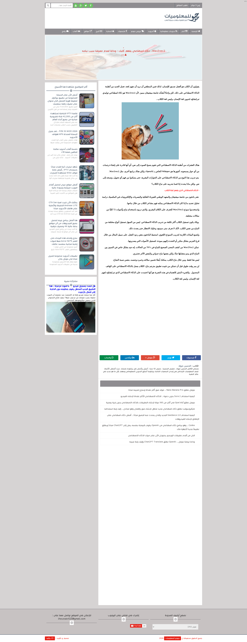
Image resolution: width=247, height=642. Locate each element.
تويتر (169, 357)
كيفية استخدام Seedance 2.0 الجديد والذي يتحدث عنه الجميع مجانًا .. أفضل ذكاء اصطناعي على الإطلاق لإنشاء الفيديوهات (153, 417)
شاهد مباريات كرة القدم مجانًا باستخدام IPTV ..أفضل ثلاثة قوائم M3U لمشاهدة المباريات (63, 170)
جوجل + (149, 357)
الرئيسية (195, 31)
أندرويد (151, 31)
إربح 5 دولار (195, 5)
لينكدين (128, 357)
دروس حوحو (136, 31)
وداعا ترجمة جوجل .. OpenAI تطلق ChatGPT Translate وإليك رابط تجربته (162, 441)
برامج (64, 31)
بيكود (48, 638)
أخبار (183, 31)
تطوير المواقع (182, 5)
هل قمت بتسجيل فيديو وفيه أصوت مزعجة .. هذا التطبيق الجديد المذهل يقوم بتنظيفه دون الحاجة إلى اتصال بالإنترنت (72, 289)
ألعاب (75, 31)
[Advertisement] (100, 17)
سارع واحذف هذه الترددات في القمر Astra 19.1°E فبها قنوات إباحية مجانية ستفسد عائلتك (63, 241)
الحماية (109, 31)
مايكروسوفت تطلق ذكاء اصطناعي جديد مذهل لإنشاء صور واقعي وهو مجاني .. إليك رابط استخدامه (149, 409)
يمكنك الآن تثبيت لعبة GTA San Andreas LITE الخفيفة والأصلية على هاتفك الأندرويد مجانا (63, 205)
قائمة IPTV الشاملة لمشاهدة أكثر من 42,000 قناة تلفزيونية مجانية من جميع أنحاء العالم (63, 116)
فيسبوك (191, 357)
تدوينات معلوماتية (168, 31)
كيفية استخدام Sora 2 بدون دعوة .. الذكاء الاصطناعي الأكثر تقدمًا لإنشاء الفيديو (158, 396)
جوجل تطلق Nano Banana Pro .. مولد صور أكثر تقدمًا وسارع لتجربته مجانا (161, 390)
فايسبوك (122, 31)
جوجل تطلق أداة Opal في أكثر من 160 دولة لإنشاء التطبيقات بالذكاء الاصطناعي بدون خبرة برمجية (150, 402)
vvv (123, 55)
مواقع (87, 31)
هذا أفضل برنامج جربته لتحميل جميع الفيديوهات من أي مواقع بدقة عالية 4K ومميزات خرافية (63, 223)
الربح (98, 31)
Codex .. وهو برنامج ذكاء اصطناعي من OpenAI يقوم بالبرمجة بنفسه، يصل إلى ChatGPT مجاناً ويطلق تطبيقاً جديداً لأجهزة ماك (150, 427)
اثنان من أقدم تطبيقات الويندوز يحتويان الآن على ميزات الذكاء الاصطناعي (161, 435)
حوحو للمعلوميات (173, 638)
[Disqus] (150, 486)
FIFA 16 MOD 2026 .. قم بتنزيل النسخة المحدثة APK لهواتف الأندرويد (62, 134)
